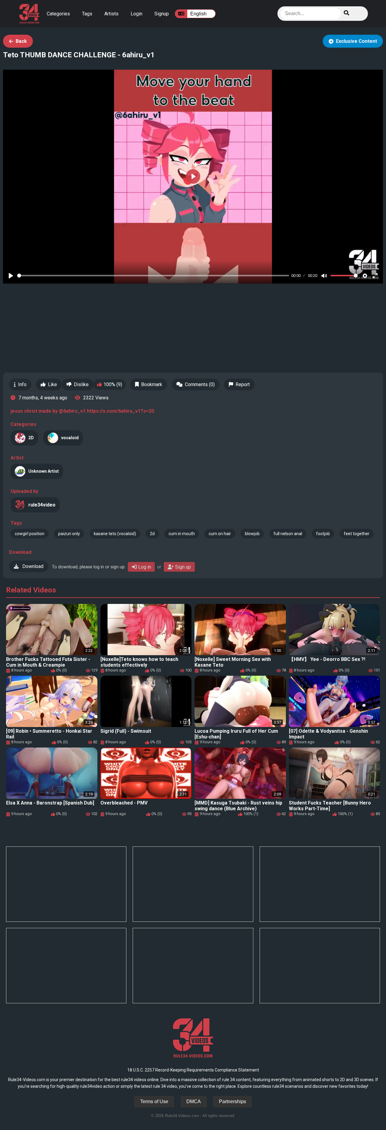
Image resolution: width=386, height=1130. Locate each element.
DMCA (193, 1101)
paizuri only (69, 533)
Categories (58, 14)
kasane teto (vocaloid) (115, 533)
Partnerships (232, 1101)
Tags (87, 14)
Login (136, 14)
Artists (111, 14)
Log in (144, 567)
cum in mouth (182, 533)
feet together (356, 533)
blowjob (252, 533)
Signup (161, 14)
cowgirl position (29, 533)
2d (152, 533)
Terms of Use (154, 1101)
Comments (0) (200, 384)
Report (243, 384)
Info (22, 384)
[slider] (153, 275)
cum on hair (220, 533)
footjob (323, 533)
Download (32, 566)
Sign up (183, 567)
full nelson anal (288, 533)
